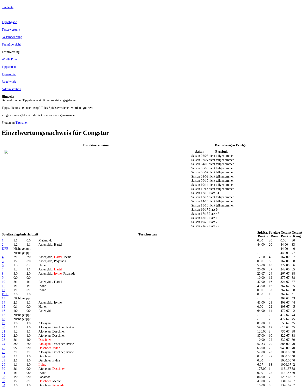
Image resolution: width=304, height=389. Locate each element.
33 (3, 381)
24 (3, 344)
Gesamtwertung (12, 37)
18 (3, 319)
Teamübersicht (11, 44)
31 (3, 373)
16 (3, 310)
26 (3, 352)
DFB (5, 248)
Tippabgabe (9, 22)
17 (3, 315)
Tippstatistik (9, 66)
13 (3, 298)
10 (3, 281)
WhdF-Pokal (10, 59)
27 (3, 356)
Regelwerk (9, 81)
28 (3, 360)
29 (3, 364)
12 (3, 290)
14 (3, 302)
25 (3, 348)
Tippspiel (22, 122)
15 (3, 306)
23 (3, 339)
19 (3, 323)
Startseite (7, 7)
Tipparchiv (9, 74)
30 (3, 368)
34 (3, 385)
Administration (11, 89)
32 (3, 377)
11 (3, 286)
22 (3, 335)
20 (3, 327)
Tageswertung (11, 29)
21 (3, 331)
